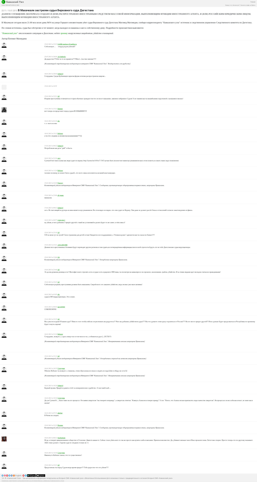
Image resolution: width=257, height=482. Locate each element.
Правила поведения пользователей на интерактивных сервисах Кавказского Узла (33, 481)
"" (10, 33)
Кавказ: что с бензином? (232, 5)
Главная (252, 2)
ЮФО (17, 5)
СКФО (3, 5)
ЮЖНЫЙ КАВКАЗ (10, 5)
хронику (64, 33)
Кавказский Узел (15, 1)
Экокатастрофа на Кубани (247, 5)
